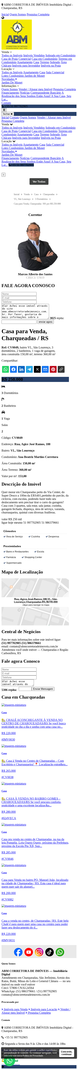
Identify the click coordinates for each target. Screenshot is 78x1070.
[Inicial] (17, 48)
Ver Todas (39, 181)
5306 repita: (9, 689)
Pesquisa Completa (38, 14)
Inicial (5, 14)
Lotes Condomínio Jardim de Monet (23, 75)
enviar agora (45, 321)
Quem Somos (18, 14)
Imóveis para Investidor (26, 65)
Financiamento (10, 92)
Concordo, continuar (66, 1053)
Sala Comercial (55, 72)
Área (64, 62)
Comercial (25, 58)
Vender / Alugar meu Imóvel (35, 89)
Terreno (44, 62)
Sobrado (55, 62)
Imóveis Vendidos (34, 55)
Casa (36, 62)
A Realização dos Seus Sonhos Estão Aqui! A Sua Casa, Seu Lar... (36, 96)
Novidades (8, 79)
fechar (7, 114)
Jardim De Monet (12, 82)
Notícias (25, 92)
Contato (6, 102)
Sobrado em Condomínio (60, 55)
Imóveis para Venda (15, 1009)
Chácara (6, 65)
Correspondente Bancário (45, 92)
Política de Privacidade (33, 1055)
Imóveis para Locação (43, 1009)
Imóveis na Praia (51, 65)
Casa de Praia (10, 58)
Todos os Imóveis (12, 55)
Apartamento (25, 62)
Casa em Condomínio (45, 58)
